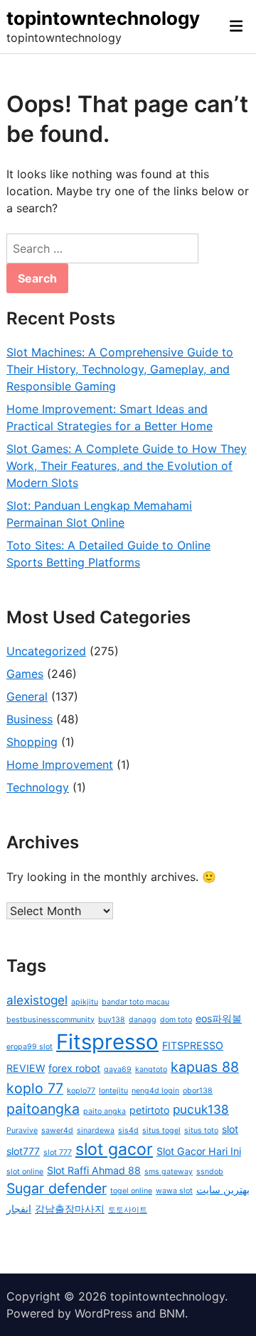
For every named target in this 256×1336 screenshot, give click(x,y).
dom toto (176, 1019)
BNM (172, 1313)
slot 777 (57, 1152)
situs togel (161, 1130)
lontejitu (113, 1090)
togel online (131, 1190)
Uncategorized (46, 651)
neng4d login (155, 1090)
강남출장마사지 (70, 1209)
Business (29, 719)
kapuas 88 (205, 1066)
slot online (24, 1171)
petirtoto (149, 1110)
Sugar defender (56, 1188)
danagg (142, 1019)
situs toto (201, 1130)
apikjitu (84, 1002)
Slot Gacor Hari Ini (198, 1151)
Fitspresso (107, 1041)
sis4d (128, 1130)
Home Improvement (59, 764)
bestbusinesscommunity (50, 1019)
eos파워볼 (219, 1018)
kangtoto (151, 1069)
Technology (37, 787)
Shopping (32, 742)
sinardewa (95, 1130)
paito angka (104, 1111)
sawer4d (57, 1130)
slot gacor (114, 1149)
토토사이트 (127, 1210)
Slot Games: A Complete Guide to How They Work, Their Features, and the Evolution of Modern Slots (126, 466)
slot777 (23, 1151)
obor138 (198, 1090)
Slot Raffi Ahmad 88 (94, 1170)
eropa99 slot (29, 1046)
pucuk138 (201, 1109)
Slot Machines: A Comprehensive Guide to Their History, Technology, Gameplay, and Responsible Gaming (119, 369)
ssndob (209, 1171)
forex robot (74, 1068)
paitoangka (43, 1108)
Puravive (22, 1130)
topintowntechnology (103, 18)
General (27, 696)
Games (24, 674)
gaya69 (118, 1069)
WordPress (103, 1313)
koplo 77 (34, 1088)
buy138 (111, 1019)
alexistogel (37, 999)
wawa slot (174, 1190)
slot (230, 1129)
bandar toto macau (135, 1002)
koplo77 (81, 1090)
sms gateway (168, 1171)
